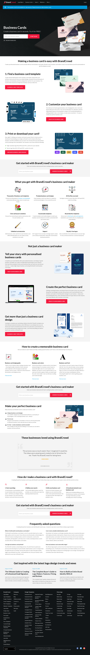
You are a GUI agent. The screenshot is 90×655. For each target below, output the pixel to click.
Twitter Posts (38, 620)
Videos (46, 617)
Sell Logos (16, 608)
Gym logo (69, 613)
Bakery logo (59, 596)
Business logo (60, 603)
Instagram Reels (28, 612)
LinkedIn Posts (28, 622)
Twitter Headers (38, 618)
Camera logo (59, 606)
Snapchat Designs (39, 594)
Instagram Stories (29, 614)
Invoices (47, 596)
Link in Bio (6, 638)
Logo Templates (7, 596)
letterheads (70, 216)
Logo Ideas (6, 608)
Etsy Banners (48, 624)
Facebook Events (28, 601)
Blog (15, 596)
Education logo (70, 601)
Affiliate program (17, 599)
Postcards (47, 603)
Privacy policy (17, 606)
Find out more (8, 375)
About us (16, 594)
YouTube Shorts (38, 627)
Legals (15, 603)
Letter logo (69, 615)
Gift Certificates (49, 608)
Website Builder (7, 636)
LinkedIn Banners (28, 620)
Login (15, 610)
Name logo (79, 601)
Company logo (60, 610)
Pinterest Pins (28, 628)
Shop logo (79, 610)
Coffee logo (59, 608)
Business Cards (29, 2)
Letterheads (48, 622)
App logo (59, 594)
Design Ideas (6, 610)
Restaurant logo (80, 608)
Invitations (47, 610)
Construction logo (61, 613)
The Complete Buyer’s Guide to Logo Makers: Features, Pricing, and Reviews (44, 574)
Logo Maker (20, 2)
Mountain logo (80, 596)
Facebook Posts (28, 594)
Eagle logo (69, 599)
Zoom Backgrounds (39, 636)
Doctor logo (69, 596)
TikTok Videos (38, 604)
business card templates (24, 198)
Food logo (69, 608)
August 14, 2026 (36, 568)
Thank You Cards (49, 613)
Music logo (79, 599)
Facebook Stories (28, 596)
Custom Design (7, 623)
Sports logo (79, 615)
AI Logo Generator (8, 629)
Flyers (46, 601)
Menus (46, 599)
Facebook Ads (28, 603)
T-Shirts (47, 615)
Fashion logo (70, 603)
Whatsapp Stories (39, 623)
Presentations (48, 629)
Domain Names (7, 644)
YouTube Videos (38, 630)
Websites (42, 2)
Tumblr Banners (38, 610)
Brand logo (59, 601)
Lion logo (79, 594)
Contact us (16, 601)
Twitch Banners (38, 612)
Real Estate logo (81, 606)
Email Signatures (49, 594)
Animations (47, 620)
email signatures (79, 216)
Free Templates (7, 621)
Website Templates (8, 606)
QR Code (47, 627)
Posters (47, 606)
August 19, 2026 (8, 568)
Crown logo (59, 615)
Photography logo (81, 603)
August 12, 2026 (63, 568)
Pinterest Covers (28, 631)
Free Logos (6, 615)
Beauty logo (59, 599)
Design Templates (8, 599)
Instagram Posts (28, 609)
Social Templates (7, 601)
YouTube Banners (39, 625)
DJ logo (68, 594)
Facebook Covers (28, 599)
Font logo (69, 606)
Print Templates (7, 603)
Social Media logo (81, 613)
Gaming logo (70, 610)
